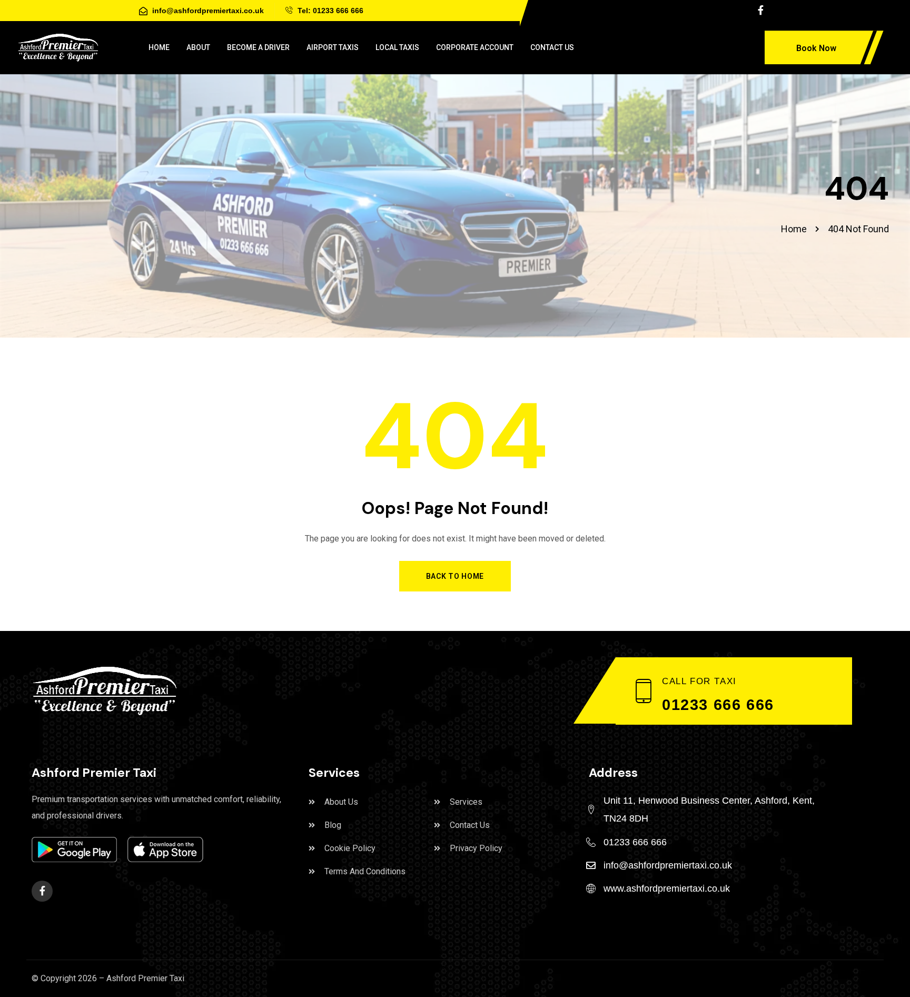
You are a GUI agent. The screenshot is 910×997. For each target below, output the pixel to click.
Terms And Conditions (364, 871)
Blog (332, 825)
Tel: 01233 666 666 (329, 10)
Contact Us (470, 825)
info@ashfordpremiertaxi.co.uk (207, 10)
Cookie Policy (349, 848)
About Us (341, 802)
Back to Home (455, 576)
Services (466, 802)
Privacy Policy (476, 848)
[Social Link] (760, 10)
